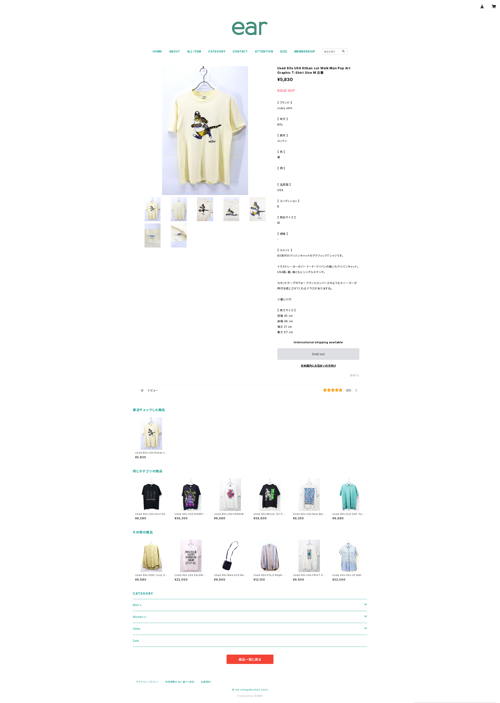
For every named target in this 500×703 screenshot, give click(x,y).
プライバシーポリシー (147, 681)
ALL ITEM (194, 51)
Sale (136, 640)
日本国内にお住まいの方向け (318, 365)
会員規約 (206, 681)
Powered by (246, 695)
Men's (137, 605)
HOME (157, 51)
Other (137, 628)
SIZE (283, 51)
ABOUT (174, 51)
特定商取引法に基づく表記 (180, 681)
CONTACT (240, 51)
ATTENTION (264, 51)
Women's (139, 616)
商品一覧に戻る (250, 659)
